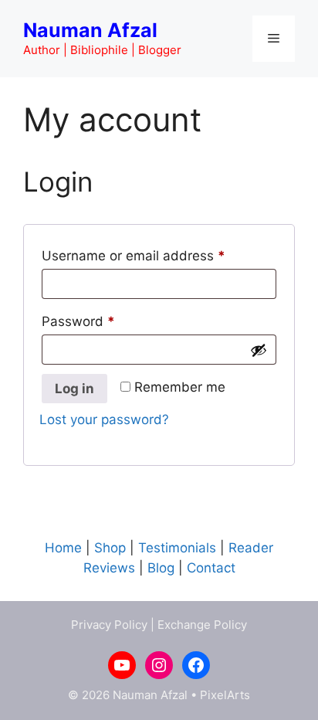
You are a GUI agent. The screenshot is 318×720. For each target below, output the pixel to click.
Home (63, 547)
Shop (110, 547)
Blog (160, 568)
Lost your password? (104, 419)
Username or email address (159, 255)
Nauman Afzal (90, 30)
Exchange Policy (202, 624)
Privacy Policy (109, 624)
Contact (211, 568)
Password (106, 321)
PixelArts (225, 695)
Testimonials (177, 547)
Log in (74, 388)
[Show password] (258, 349)
